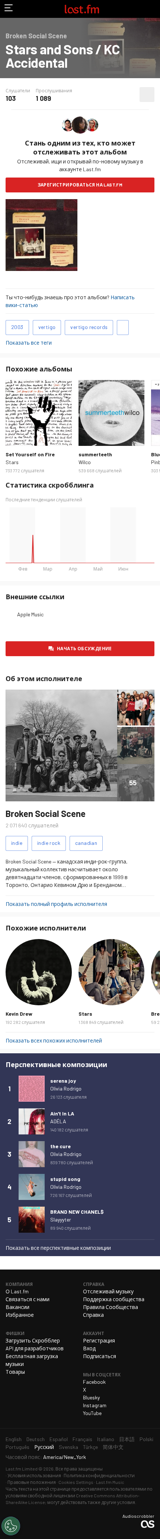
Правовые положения (31, 1482)
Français (82, 1439)
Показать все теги (29, 342)
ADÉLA (58, 1121)
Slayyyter (60, 1219)
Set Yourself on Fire (30, 454)
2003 (17, 327)
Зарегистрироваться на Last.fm (80, 184)
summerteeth (95, 454)
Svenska (68, 1447)
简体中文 (113, 1447)
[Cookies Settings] (10, 1526)
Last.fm (82, 9)
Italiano (105, 1439)
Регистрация (99, 1340)
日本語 (127, 1439)
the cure (60, 1146)
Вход (89, 1348)
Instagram (94, 1405)
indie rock (48, 843)
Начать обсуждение (84, 648)
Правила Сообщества (110, 1307)
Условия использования (34, 1475)
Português (17, 1447)
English (14, 1439)
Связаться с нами (27, 1299)
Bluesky (91, 1397)
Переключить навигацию (9, 9)
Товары (15, 1372)
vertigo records (89, 327)
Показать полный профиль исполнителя (56, 904)
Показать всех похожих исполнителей (54, 1040)
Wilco (85, 462)
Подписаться (99, 1356)
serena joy (63, 1080)
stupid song (65, 1179)
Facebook (94, 1382)
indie (16, 843)
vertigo (47, 327)
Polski (146, 1439)
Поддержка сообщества (113, 1299)
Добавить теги (123, 327)
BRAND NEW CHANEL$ (77, 1211)
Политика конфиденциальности (99, 1475)
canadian (86, 843)
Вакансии (17, 1307)
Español (58, 1439)
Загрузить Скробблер (33, 1340)
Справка (93, 1315)
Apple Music (30, 614)
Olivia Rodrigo (65, 1088)
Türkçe (90, 1447)
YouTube (92, 1413)
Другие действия (147, 94)
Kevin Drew (19, 1013)
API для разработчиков (35, 1348)
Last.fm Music (110, 1482)
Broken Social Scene (46, 813)
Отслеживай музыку (108, 1291)
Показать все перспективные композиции (58, 1248)
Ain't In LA (62, 1113)
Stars (12, 462)
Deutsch (35, 1439)
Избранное (20, 1315)
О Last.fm (17, 1291)
